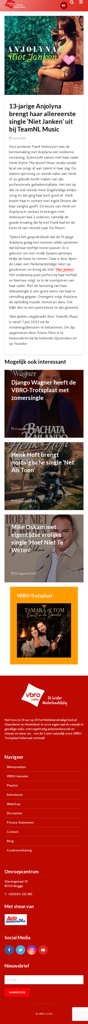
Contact (12, 832)
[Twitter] (20, 950)
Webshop (13, 804)
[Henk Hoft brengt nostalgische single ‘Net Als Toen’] (44, 476)
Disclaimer (14, 813)
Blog (10, 841)
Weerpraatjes (16, 767)
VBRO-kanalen (17, 776)
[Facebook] (9, 950)
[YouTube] (43, 950)
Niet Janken (65, 269)
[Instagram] (32, 950)
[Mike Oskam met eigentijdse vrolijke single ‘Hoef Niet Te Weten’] (44, 548)
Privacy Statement (20, 822)
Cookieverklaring (19, 850)
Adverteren (15, 795)
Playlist (12, 785)
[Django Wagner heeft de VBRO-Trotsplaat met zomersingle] (44, 403)
